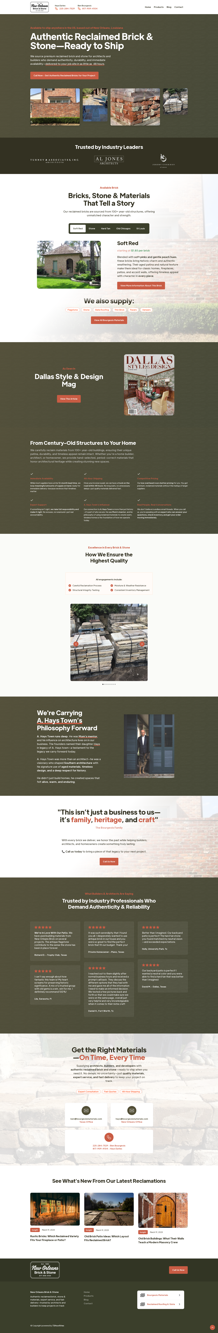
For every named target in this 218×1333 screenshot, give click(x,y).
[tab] (78, 228)
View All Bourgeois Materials (109, 320)
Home (148, 7)
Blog (169, 7)
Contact (178, 7)
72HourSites (58, 1325)
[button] (75, 644)
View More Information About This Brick (141, 285)
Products (159, 7)
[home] (39, 7)
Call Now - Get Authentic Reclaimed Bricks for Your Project (64, 75)
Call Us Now (109, 861)
